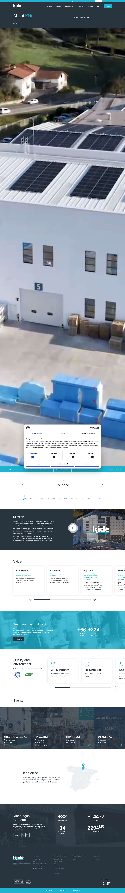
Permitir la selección (62, 464)
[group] (15, 727)
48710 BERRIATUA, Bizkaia (39, 865)
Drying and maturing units (58, 868)
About (15, 23)
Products (49, 6)
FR (109, 1)
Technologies (56, 873)
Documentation (69, 6)
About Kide (81, 6)
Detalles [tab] (62, 433)
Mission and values (27, 469)
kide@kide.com (77, 1)
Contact (108, 6)
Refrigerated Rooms (57, 859)
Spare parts (55, 871)
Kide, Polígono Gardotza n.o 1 (39, 863)
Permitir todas (87, 464)
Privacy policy (48, 890)
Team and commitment (44, 469)
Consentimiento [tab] (37, 433)
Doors (54, 863)
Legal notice (62, 890)
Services (58, 6)
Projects (90, 6)
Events (80, 469)
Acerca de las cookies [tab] (88, 433)
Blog (98, 6)
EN (106, 1)
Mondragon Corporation (116, 469)
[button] (23, 485)
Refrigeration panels (57, 861)
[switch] (53, 457)
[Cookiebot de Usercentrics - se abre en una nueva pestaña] (91, 427)
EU (111, 1)
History (9, 469)
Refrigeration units (57, 865)
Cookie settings (76, 890)
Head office (98, 469)
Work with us (98, 1)
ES (104, 1)
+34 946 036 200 (88, 1)
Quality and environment (62, 469)
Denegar (38, 464)
